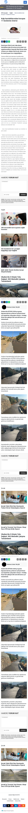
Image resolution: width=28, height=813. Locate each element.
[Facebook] (2, 41)
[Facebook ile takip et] (5, 805)
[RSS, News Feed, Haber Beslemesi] (23, 805)
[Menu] (25, 2)
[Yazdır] (18, 41)
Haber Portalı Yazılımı (9, 810)
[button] (20, 41)
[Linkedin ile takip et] (16, 805)
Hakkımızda (16, 799)
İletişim (22, 799)
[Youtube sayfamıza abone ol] (12, 805)
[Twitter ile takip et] (8, 805)
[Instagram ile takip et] (20, 805)
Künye (10, 799)
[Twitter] (4, 41)
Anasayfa (5, 13)
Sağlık (11, 13)
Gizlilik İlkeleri (10, 801)
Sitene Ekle (17, 801)
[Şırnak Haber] (5, 2)
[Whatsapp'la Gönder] (9, 41)
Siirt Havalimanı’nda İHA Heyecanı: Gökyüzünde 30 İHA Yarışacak (15, 7)
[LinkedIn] (7, 41)
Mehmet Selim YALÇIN (13, 307)
